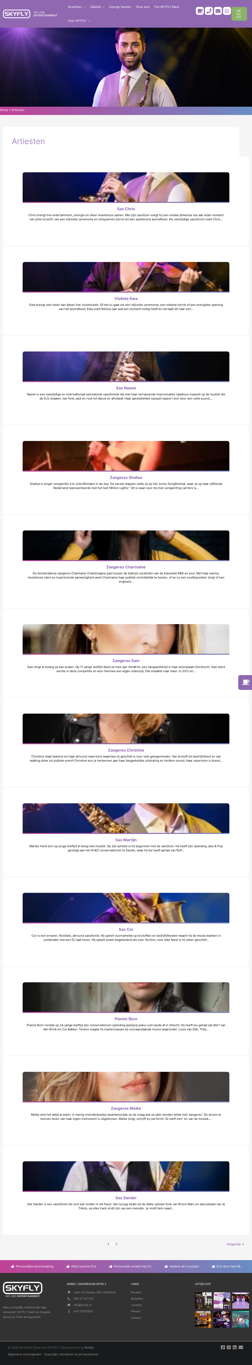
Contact (136, 1317)
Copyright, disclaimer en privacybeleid (71, 1354)
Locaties (136, 1305)
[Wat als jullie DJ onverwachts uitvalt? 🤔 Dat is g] (222, 1319)
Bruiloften (137, 1298)
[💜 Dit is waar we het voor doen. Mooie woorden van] (222, 1300)
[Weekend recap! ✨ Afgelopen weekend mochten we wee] (240, 1300)
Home (4, 110)
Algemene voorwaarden (24, 1354)
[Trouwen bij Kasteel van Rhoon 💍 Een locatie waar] (203, 1300)
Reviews (136, 1292)
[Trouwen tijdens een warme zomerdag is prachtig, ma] (203, 1319)
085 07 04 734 (83, 1298)
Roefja (89, 1347)
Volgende (235, 1244)
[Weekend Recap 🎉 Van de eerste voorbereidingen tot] (240, 1319)
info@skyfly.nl (83, 1305)
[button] (84, 7)
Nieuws (135, 1311)
